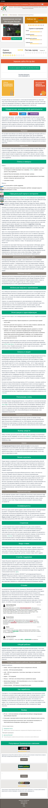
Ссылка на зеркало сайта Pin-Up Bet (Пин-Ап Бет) (24, 68)
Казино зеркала (24, 801)
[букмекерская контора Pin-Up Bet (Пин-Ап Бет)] (40, 19)
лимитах (43, 695)
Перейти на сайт (16, 38)
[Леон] (2, 196)
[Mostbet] (2, 199)
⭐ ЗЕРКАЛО (13, 113)
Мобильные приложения (24, 800)
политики (9, 535)
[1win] (2, 195)
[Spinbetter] (2, 201)
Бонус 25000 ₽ (6, 38)
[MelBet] (2, 188)
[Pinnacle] (2, 190)
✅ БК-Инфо (5, 14)
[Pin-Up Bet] (2, 202)
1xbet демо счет (24, 803)
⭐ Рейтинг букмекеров (12, 14)
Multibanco (28, 436)
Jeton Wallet (5, 404)
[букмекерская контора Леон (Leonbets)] (24, 748)
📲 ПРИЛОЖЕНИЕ (33, 113)
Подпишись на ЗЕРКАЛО (35, 4)
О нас (24, 806)
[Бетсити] (2, 198)
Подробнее (24, 759)
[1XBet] (2, 186)
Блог (24, 804)
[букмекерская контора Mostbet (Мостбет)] (24, 782)
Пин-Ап (24, 197)
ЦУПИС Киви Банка (9, 344)
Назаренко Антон (8, 728)
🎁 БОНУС (22, 113)
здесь (17, 571)
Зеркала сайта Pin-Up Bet (24, 61)
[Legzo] (2, 204)
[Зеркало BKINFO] (4, 8)
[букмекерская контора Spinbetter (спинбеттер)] (24, 766)
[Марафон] (2, 189)
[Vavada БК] (2, 193)
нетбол (31, 169)
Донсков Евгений (8, 735)
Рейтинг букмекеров (20, 589)
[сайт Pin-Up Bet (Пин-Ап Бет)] (12, 30)
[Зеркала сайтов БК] (40, 88)
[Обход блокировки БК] (8, 88)
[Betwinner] (2, 192)
